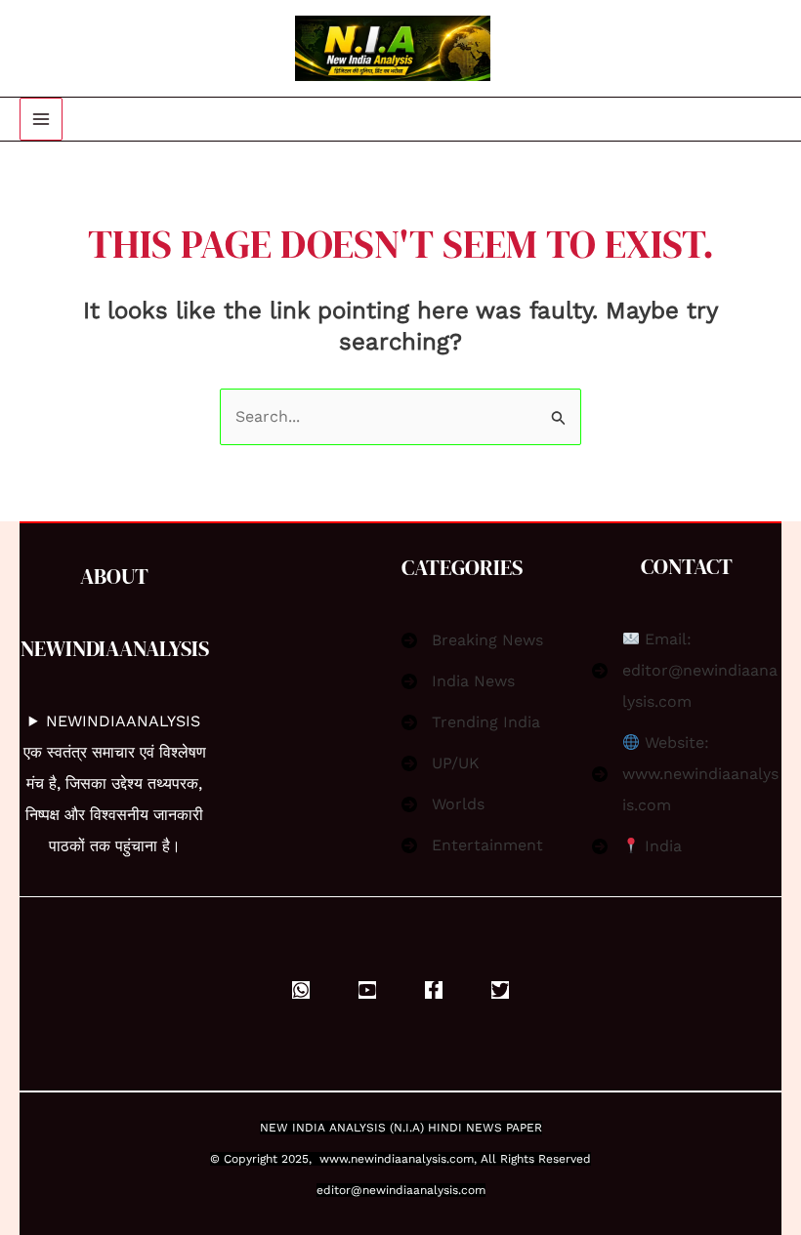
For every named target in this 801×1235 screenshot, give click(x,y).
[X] (500, 990)
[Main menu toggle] (41, 119)
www (333, 1159)
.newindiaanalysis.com (411, 1159)
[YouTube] (367, 990)
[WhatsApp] (301, 990)
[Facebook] (434, 990)
